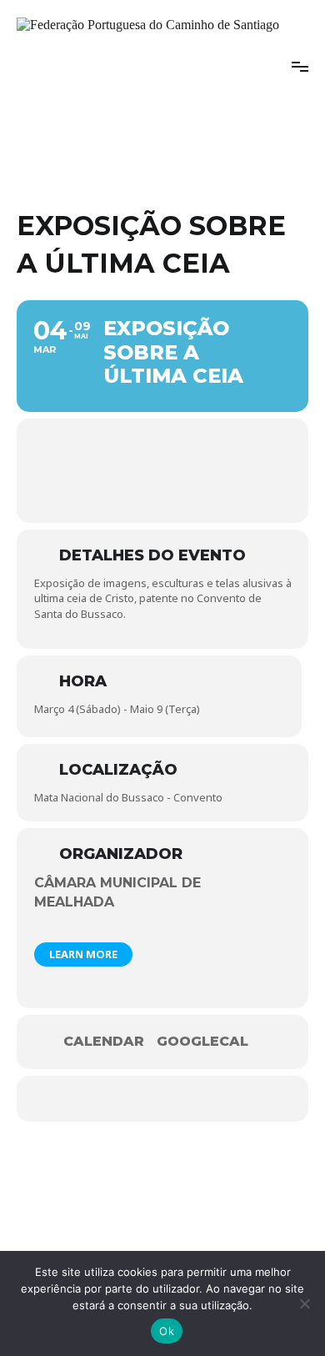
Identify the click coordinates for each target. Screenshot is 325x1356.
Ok (166, 1331)
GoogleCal (202, 1041)
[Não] (304, 1303)
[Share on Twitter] (164, 1098)
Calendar (103, 1041)
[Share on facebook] (131, 1098)
